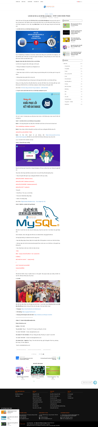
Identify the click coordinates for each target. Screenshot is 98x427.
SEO (73, 91)
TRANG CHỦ (18, 1)
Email (73, 76)
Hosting (73, 83)
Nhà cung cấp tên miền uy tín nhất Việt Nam (76, 24)
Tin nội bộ (69, 396)
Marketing (73, 89)
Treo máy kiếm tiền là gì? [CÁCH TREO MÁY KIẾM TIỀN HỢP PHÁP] (76, 53)
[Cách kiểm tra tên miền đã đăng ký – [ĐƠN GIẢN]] (3, 418)
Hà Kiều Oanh (44, 17)
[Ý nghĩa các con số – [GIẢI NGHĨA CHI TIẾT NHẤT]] (38, 370)
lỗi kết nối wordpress (47, 349)
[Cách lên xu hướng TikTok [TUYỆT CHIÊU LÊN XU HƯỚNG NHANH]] (66, 32)
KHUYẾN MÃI (30, 1)
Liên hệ (41, 1)
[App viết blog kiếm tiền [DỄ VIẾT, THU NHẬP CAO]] (23, 370)
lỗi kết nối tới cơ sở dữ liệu (21, 349)
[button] (17, 374)
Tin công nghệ (70, 394)
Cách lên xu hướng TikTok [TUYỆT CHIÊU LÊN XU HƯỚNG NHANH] (76, 32)
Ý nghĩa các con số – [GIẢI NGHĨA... (38, 376)
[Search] (81, 1)
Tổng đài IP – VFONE (73, 101)
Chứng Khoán (73, 66)
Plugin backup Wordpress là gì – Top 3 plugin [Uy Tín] (33, 201)
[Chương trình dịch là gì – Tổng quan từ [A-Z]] (53, 370)
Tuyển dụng (17, 396)
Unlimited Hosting (36, 396)
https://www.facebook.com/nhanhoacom (31, 309)
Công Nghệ (73, 68)
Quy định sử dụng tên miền (55, 394)
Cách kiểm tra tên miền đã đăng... (12, 417)
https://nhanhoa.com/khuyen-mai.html (43, 314)
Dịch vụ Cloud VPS (73, 73)
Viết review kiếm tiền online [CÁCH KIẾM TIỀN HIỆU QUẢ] (76, 39)
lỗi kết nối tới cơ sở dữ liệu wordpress (34, 349)
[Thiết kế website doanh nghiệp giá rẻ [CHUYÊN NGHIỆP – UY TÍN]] (3, 412)
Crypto (73, 71)
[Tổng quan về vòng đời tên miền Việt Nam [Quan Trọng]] (3, 424)
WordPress (73, 104)
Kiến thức (23, 1)
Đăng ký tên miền (36, 394)
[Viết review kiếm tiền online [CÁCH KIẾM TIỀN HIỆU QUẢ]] (66, 39)
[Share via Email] (43, 354)
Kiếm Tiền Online (73, 86)
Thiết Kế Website (73, 99)
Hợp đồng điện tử (73, 81)
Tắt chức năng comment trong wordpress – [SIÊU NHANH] (34, 87)
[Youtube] (78, 1)
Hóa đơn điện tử (73, 78)
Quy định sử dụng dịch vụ (55, 396)
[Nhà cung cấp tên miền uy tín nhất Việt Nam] (66, 25)
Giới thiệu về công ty (19, 394)
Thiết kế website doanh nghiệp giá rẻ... (12, 412)
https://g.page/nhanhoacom (28, 311)
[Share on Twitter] (42, 354)
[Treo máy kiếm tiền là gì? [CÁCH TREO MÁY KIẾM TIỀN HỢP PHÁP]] (66, 54)
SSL (73, 94)
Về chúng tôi (36, 1)
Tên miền (73, 96)
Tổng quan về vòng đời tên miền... (12, 423)
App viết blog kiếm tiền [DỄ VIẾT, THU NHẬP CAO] (76, 46)
